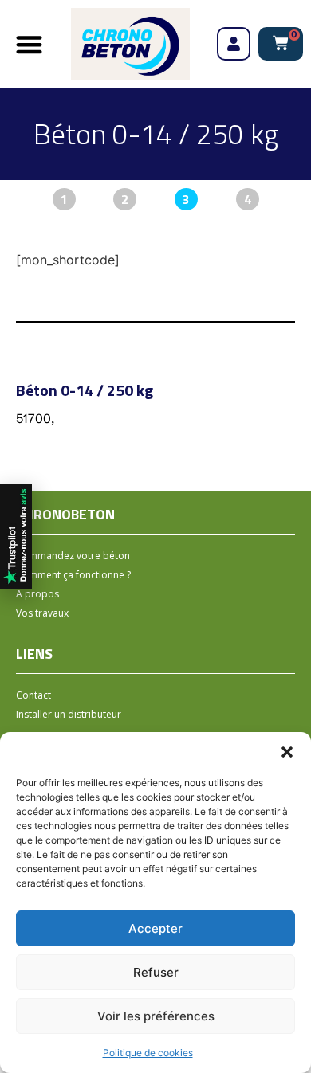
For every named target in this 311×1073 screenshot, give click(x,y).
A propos (37, 594)
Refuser (156, 972)
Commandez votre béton (73, 555)
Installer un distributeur (68, 714)
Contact (33, 695)
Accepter (155, 928)
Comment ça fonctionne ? (73, 575)
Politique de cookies (148, 1053)
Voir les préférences (156, 1016)
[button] (287, 752)
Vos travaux (42, 613)
